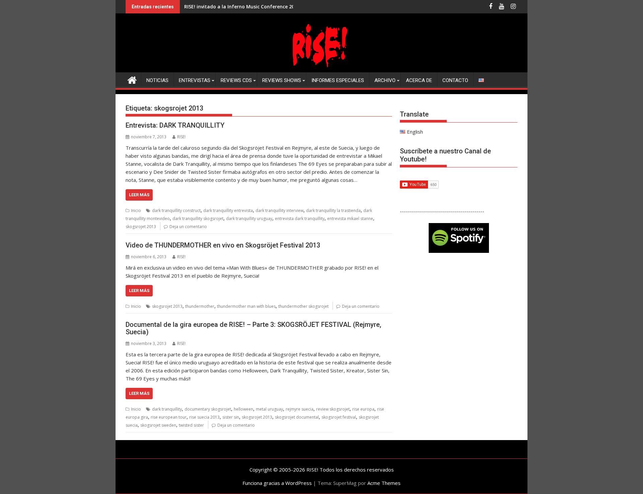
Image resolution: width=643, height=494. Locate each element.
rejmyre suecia (299, 409)
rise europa (363, 409)
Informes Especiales (337, 80)
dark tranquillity (167, 409)
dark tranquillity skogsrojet (197, 218)
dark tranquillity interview (279, 210)
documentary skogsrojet (208, 409)
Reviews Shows (281, 80)
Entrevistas (194, 80)
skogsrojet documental (297, 417)
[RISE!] (321, 68)
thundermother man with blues (246, 306)
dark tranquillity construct (176, 210)
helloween (243, 409)
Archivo (385, 80)
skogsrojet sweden (158, 425)
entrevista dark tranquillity (300, 218)
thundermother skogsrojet (303, 306)
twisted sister (191, 425)
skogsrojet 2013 (141, 226)
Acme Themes (384, 483)
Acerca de (419, 80)
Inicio (136, 210)
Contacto (455, 80)
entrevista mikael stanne (350, 218)
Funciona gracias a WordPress (277, 483)
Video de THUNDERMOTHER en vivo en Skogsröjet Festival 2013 (223, 245)
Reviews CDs (236, 80)
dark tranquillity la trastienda (333, 210)
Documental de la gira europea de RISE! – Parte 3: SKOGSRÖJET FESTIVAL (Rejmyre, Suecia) (253, 328)
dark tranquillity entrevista (228, 210)
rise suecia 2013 (204, 417)
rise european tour (169, 417)
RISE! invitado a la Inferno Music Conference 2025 (242, 6)
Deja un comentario (188, 226)
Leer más (139, 194)
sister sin (230, 417)
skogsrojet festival (339, 417)
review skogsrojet (333, 409)
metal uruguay (269, 409)
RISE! (181, 137)
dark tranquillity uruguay (249, 218)
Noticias (157, 80)
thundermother (199, 306)
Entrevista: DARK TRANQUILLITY (175, 125)
